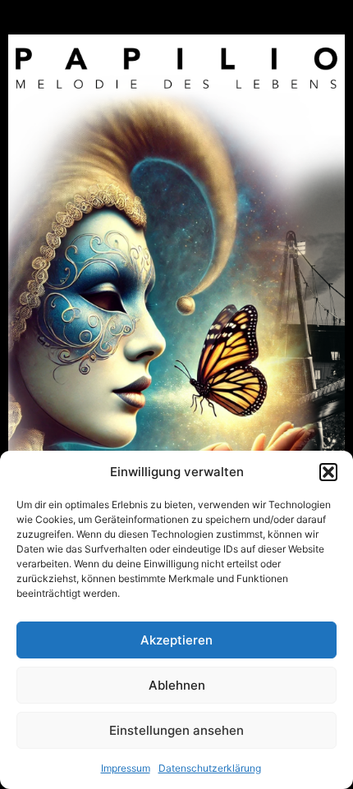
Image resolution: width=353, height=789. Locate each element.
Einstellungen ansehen (176, 730)
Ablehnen (177, 685)
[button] (328, 472)
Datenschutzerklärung (209, 768)
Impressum (125, 768)
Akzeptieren (176, 640)
